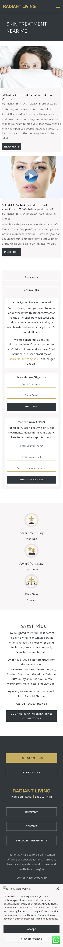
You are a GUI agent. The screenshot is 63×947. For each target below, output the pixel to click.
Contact (31, 826)
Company (31, 812)
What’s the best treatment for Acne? (27, 97)
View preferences (31, 938)
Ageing (43, 213)
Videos (6, 218)
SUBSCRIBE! (31, 406)
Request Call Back (31, 758)
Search (33, 277)
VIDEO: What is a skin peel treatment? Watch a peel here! (27, 207)
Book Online (31, 772)
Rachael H (12, 103)
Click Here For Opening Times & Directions (31, 716)
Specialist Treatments (31, 840)
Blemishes (45, 103)
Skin (56, 103)
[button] (57, 888)
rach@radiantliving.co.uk (24, 359)
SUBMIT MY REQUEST (31, 479)
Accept (31, 929)
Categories (31, 289)
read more (11, 146)
